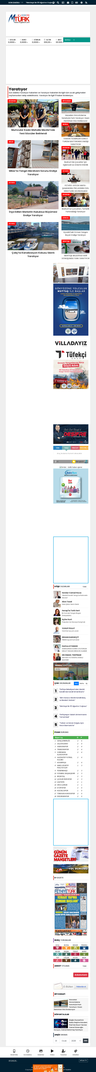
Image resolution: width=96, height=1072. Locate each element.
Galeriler (41, 1055)
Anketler (76, 1055)
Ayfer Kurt (67, 619)
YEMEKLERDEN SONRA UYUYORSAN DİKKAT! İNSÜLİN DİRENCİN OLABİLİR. (74, 650)
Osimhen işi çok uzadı (70, 631)
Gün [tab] (76, 683)
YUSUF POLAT (68, 628)
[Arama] (58, 2)
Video (52, 1055)
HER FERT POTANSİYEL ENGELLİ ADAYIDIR (72, 658)
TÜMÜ (85, 587)
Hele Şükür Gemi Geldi (70, 604)
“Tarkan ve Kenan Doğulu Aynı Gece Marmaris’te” (69, 724)
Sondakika (28, 1055)
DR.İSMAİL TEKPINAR (71, 655)
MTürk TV (83, 1060)
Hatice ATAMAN (70, 646)
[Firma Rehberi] (68, 2)
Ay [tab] (86, 683)
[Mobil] (53, 2)
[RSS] (86, 2)
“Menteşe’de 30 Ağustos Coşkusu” (71, 707)
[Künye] (81, 2)
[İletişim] (63, 2)
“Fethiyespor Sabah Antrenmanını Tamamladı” (70, 716)
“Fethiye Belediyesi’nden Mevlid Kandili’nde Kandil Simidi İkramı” (70, 691)
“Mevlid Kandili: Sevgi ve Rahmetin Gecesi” (75, 596)
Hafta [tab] (82, 683)
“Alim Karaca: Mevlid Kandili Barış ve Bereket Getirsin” (70, 699)
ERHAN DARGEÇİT (70, 637)
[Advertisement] (45, 29)
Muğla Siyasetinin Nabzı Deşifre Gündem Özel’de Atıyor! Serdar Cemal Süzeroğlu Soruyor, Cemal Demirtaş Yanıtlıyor (70, 1025)
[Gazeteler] (76, 2)
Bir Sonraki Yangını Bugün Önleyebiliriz (71, 614)
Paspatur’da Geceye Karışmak (73, 622)
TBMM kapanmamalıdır (70, 640)
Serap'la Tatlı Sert (71, 610)
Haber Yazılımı (65, 1069)
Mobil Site (14, 1055)
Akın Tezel (67, 601)
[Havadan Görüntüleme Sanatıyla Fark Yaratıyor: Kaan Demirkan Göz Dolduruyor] (61, 1003)
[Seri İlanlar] (72, 2)
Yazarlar (63, 1055)
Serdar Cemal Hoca (71, 592)
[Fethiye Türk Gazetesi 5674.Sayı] (70, 909)
